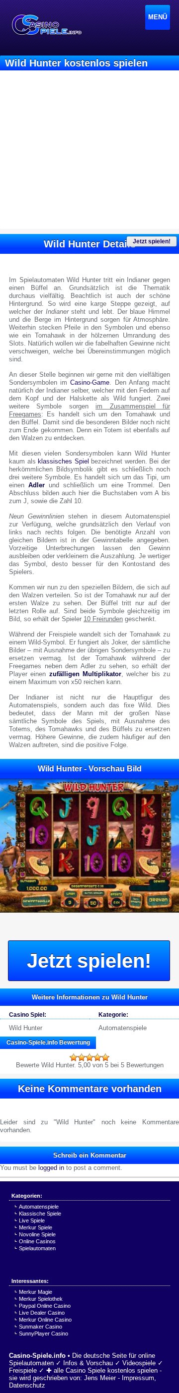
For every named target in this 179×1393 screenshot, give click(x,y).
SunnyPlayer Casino (43, 1333)
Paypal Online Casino (45, 1306)
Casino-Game (89, 382)
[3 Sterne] (89, 1057)
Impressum (138, 1378)
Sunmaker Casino (40, 1327)
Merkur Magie (35, 1292)
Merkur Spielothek (41, 1299)
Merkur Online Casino (45, 1320)
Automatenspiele (122, 1028)
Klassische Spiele (40, 1214)
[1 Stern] (74, 1057)
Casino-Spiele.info (37, 1355)
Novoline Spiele (37, 1234)
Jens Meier (100, 1378)
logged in (51, 1167)
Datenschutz (27, 1385)
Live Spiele (32, 1220)
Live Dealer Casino (42, 1313)
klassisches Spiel (63, 461)
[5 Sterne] (105, 1057)
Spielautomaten (37, 1248)
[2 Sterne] (82, 1057)
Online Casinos (37, 1241)
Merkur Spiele (35, 1227)
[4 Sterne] (97, 1057)
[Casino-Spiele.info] (46, 24)
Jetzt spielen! (152, 241)
